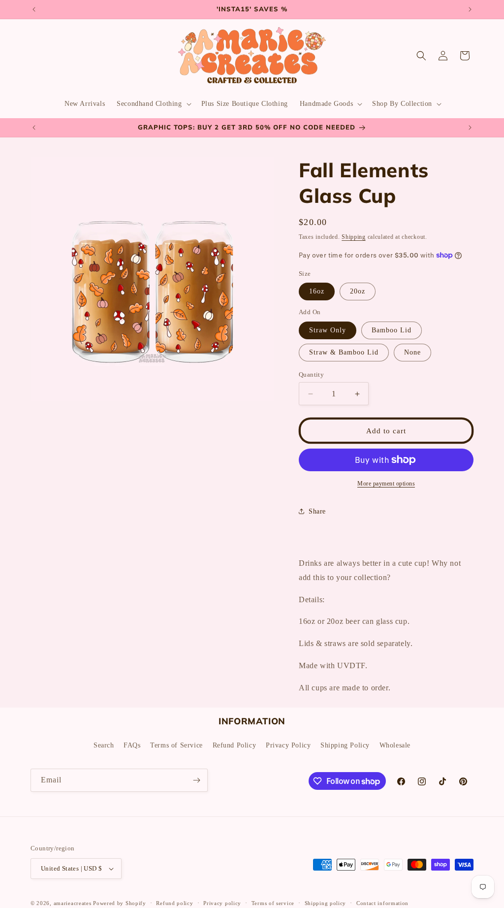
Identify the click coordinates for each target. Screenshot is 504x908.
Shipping (354, 236)
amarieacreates (73, 903)
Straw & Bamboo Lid (343, 352)
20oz (357, 291)
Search (104, 745)
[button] (153, 104)
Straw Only (327, 330)
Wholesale (394, 745)
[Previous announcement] (34, 9)
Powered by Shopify (119, 903)
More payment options (386, 483)
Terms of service (273, 903)
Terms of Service (176, 745)
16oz (316, 291)
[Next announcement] (470, 9)
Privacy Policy (288, 745)
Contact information (382, 903)
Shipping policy (325, 903)
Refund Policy (234, 745)
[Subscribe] (196, 780)
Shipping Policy (345, 745)
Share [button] (317, 511)
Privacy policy (222, 903)
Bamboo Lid (391, 330)
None (412, 352)
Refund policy (174, 903)
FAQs (132, 745)
